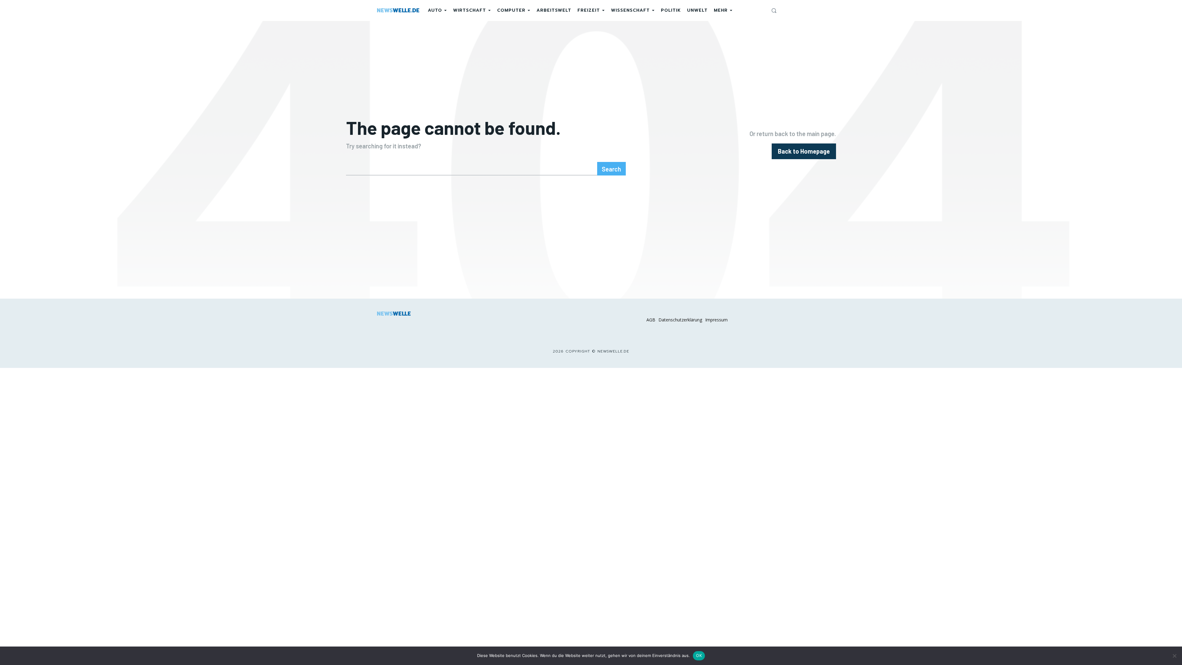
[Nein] (1174, 656)
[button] (773, 10)
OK (699, 655)
